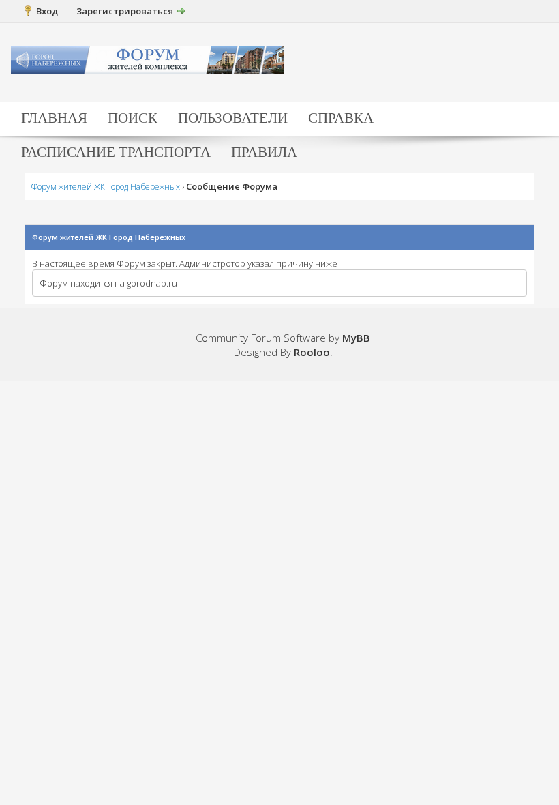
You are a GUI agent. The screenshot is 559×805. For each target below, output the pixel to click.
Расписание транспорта (116, 152)
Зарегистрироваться (124, 10)
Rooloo (312, 352)
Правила (264, 152)
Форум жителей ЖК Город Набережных (105, 186)
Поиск (132, 118)
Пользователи (233, 118)
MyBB (356, 338)
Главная (54, 118)
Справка (341, 118)
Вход (47, 10)
